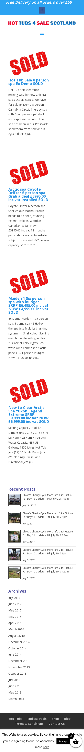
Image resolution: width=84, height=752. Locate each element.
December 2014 (19, 642)
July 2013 (14, 680)
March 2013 (16, 699)
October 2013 (17, 673)
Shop (55, 719)
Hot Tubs (15, 719)
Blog (67, 719)
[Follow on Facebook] (42, 10)
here (46, 747)
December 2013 (19, 661)
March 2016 (16, 629)
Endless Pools (37, 719)
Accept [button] (63, 741)
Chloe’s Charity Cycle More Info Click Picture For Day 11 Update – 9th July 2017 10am (48, 533)
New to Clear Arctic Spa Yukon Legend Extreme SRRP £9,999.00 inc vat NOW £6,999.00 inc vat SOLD (28, 414)
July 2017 (14, 598)
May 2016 (14, 617)
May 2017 (14, 610)
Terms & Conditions (29, 724)
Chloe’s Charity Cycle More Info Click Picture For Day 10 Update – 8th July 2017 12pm (48, 569)
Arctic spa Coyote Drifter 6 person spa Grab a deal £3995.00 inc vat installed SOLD (28, 194)
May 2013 (14, 692)
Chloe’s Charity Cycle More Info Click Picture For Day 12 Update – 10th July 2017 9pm (48, 496)
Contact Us (57, 724)
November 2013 (19, 667)
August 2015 (16, 636)
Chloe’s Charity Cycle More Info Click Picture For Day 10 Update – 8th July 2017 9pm (48, 551)
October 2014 (17, 648)
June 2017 (14, 604)
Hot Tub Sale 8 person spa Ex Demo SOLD (28, 82)
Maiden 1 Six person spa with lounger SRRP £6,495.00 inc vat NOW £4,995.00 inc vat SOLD (28, 305)
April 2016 (14, 623)
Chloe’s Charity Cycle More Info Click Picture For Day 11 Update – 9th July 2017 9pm (48, 515)
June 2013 (14, 686)
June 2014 (14, 654)
